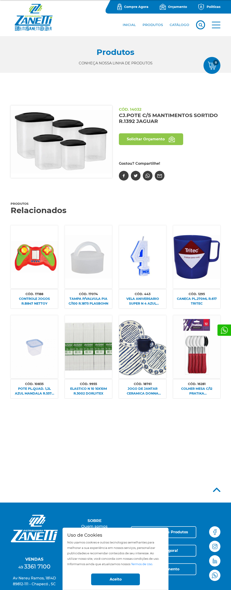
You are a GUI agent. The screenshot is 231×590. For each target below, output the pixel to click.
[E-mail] (159, 176)
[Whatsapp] (224, 330)
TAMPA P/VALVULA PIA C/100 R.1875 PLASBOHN (88, 301)
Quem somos (94, 526)
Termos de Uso (141, 564)
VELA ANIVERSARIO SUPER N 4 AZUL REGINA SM (142, 301)
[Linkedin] (214, 560)
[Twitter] (136, 176)
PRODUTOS (153, 25)
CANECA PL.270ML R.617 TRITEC (197, 301)
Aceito (116, 579)
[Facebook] (124, 176)
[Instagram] (214, 546)
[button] (216, 25)
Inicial (129, 25)
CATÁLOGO (179, 25)
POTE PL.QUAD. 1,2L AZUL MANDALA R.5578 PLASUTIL (34, 391)
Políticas (213, 7)
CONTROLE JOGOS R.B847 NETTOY (34, 301)
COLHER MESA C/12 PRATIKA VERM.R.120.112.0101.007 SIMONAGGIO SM (196, 391)
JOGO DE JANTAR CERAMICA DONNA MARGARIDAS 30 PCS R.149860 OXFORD (142, 391)
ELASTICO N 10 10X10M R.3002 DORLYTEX (88, 391)
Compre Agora (136, 7)
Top (216, 490)
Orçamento (177, 7)
